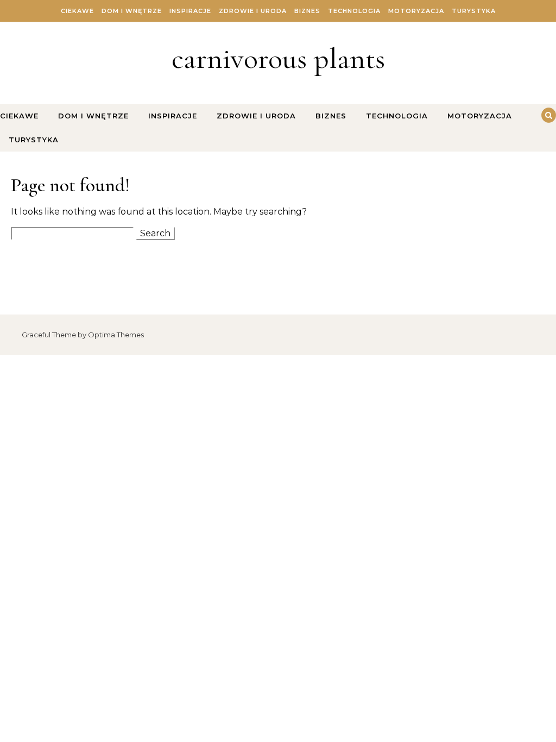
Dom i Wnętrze (132, 11)
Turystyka (474, 11)
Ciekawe (77, 11)
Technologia (354, 11)
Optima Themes (116, 334)
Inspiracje (190, 11)
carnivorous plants (278, 58)
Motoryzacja (416, 11)
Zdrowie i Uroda (253, 11)
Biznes (307, 11)
